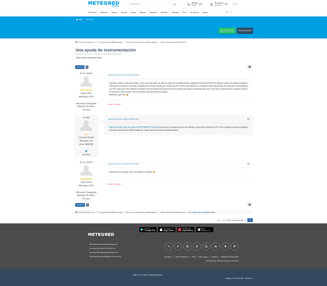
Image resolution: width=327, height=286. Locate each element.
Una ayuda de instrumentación (106, 50)
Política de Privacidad (230, 257)
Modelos (164, 12)
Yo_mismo (87, 73)
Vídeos (114, 12)
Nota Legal (203, 257)
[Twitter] (169, 246)
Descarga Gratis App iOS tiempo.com (102, 248)
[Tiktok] (197, 246)
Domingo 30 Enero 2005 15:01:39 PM (123, 164)
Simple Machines (155, 275)
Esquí (205, 12)
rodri (87, 117)
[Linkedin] (216, 246)
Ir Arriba (80, 205)
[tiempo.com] (103, 4)
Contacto (167, 257)
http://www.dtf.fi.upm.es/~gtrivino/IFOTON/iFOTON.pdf (133, 127)
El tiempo (92, 12)
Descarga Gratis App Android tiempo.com (103, 244)
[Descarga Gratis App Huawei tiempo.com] (186, 229)
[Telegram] (225, 246)
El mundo (194, 12)
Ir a (218, 220)
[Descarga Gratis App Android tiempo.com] (148, 229)
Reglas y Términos (233, 278)
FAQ (193, 257)
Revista (175, 12)
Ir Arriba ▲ (248, 278)
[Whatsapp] (206, 246)
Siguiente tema (95, 58)
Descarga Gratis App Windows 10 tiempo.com (105, 256)
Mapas (143, 12)
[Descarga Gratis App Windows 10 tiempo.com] (204, 229)
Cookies (214, 257)
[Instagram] (187, 246)
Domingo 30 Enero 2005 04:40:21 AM (123, 119)
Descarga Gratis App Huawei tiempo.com (103, 252)
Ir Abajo (80, 67)
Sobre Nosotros (181, 257)
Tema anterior (82, 58)
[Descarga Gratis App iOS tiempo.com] (166, 229)
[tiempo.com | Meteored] (101, 234)
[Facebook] (178, 246)
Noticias (104, 12)
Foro (185, 12)
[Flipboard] (235, 246)
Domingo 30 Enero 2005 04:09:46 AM (123, 75)
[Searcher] (174, 4)
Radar (133, 12)
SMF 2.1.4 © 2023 (140, 275)
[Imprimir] (249, 67)
